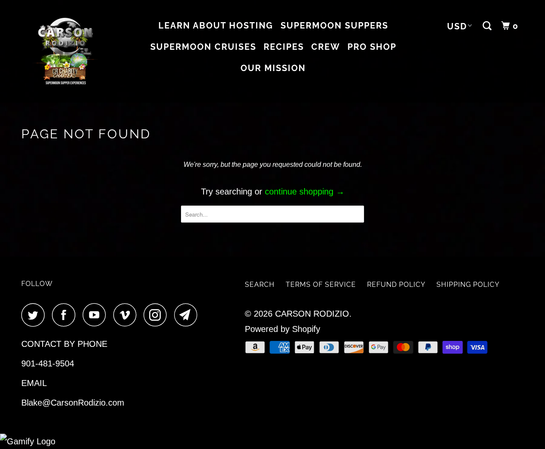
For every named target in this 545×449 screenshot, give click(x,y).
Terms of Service (321, 284)
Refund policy (396, 284)
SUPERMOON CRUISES (203, 47)
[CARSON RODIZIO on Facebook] (66, 314)
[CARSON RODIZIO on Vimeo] (127, 314)
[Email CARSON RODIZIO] (188, 314)
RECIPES (284, 47)
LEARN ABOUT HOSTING (215, 25)
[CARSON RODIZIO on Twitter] (35, 314)
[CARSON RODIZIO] (65, 51)
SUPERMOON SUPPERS (334, 25)
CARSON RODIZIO (312, 313)
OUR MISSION (273, 68)
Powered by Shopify (282, 329)
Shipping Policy (467, 284)
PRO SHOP (371, 47)
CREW (325, 47)
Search (260, 284)
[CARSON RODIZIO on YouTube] (97, 314)
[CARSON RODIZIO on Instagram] (157, 314)
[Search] (488, 26)
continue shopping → (304, 191)
